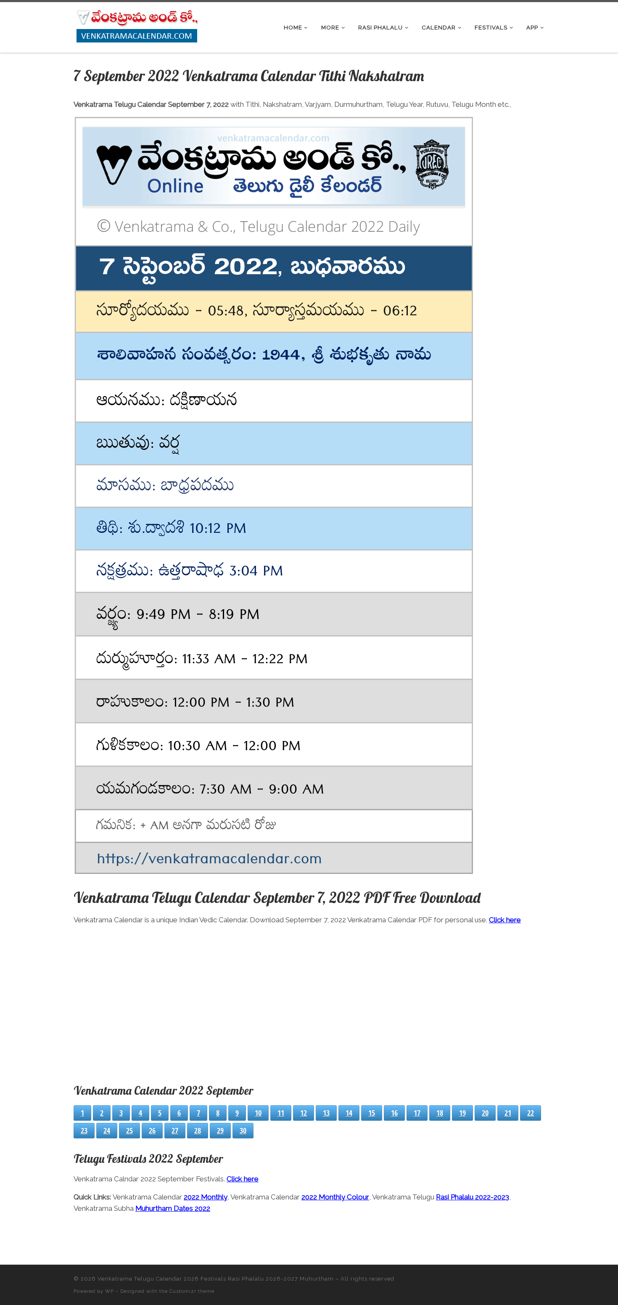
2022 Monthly (205, 1197)
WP (109, 1291)
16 (394, 1113)
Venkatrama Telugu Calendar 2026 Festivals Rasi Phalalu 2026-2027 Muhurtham (216, 1279)
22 (530, 1113)
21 (507, 1113)
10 (258, 1113)
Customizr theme (191, 1291)
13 (326, 1113)
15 (371, 1113)
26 (152, 1130)
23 (84, 1130)
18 (439, 1113)
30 (243, 1130)
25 (129, 1130)
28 (197, 1130)
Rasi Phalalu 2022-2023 (472, 1197)
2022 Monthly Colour (335, 1197)
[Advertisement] (309, 1002)
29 (220, 1130)
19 (462, 1113)
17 (417, 1113)
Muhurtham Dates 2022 (172, 1208)
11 (280, 1113)
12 (303, 1113)
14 (349, 1113)
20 (485, 1113)
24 (106, 1130)
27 (175, 1130)
